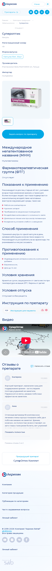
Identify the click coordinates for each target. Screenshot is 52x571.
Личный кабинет (10, 518)
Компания (7, 484)
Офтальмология (8, 23)
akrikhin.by (7, 531)
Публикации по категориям (15, 501)
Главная (5, 20)
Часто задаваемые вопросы (15, 509)
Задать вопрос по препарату (23, 134)
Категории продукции (21, 20)
